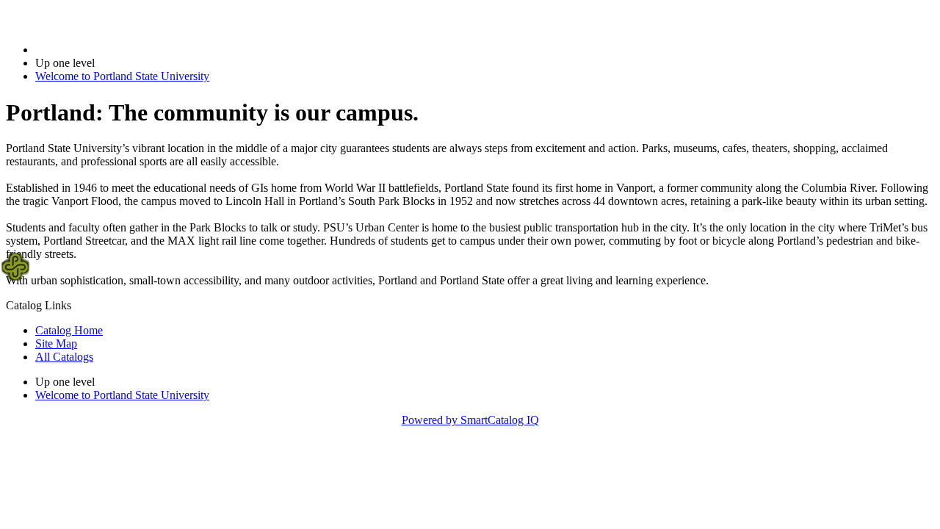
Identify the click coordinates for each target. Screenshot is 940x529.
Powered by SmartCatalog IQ (470, 420)
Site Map (56, 343)
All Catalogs (64, 356)
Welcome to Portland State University (122, 76)
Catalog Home (69, 330)
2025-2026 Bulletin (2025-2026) (111, 49)
